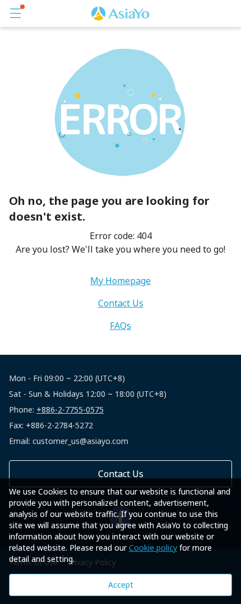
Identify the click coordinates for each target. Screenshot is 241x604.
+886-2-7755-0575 (70, 409)
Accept (120, 584)
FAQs (120, 325)
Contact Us (120, 303)
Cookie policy (153, 547)
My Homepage (120, 280)
